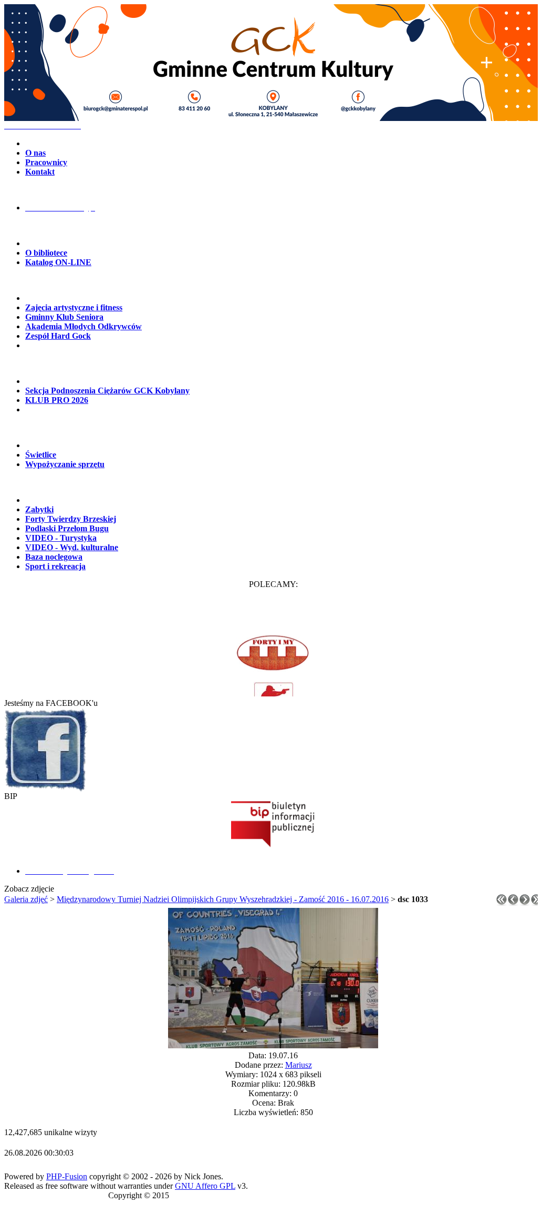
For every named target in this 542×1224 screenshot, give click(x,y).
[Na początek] (501, 902)
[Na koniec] (536, 902)
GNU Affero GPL (205, 1185)
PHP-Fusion (66, 1176)
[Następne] (524, 902)
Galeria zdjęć (26, 899)
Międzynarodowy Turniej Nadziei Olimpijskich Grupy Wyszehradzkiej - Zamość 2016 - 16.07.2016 (223, 899)
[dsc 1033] (273, 1045)
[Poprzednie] (513, 902)
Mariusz (298, 1064)
